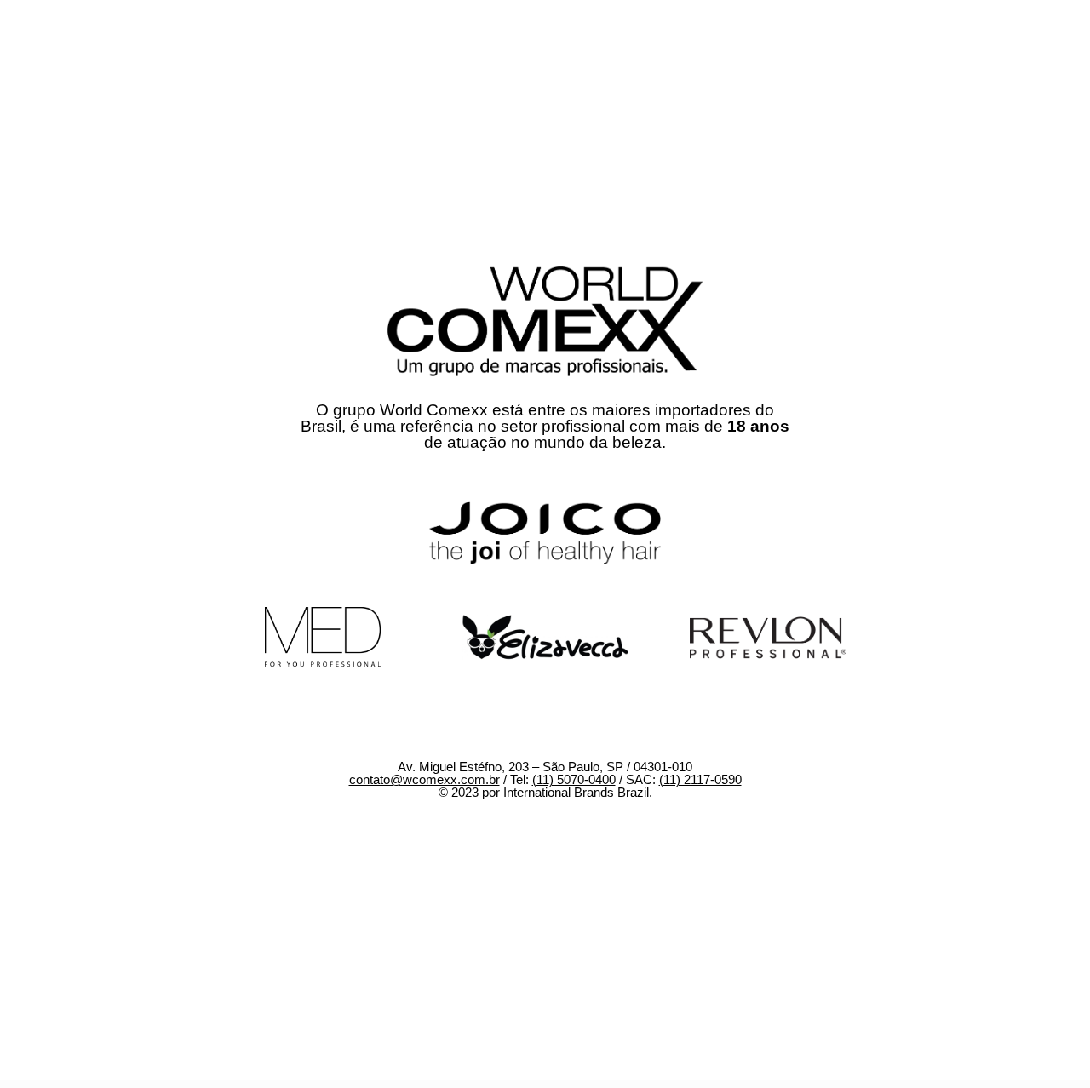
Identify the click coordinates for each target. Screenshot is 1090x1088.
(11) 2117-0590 (700, 779)
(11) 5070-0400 (574, 779)
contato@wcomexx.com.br (424, 779)
